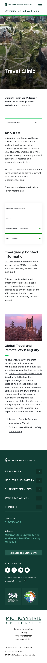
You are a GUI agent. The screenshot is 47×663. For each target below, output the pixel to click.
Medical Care (13, 123)
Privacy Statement (23, 636)
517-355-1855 (13, 522)
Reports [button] (11, 507)
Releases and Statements (23, 553)
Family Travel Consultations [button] (17, 228)
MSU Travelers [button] (12, 238)
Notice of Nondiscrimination (15, 651)
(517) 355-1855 (16, 647)
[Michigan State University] (18, 4)
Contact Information (23, 629)
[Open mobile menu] (40, 4)
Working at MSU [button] (17, 498)
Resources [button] (13, 471)
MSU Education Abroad (17, 262)
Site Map (23, 632)
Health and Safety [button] (19, 480)
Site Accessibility (23, 639)
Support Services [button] (18, 489)
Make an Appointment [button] (15, 208)
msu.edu (29, 647)
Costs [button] (8, 218)
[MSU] (21, 463)
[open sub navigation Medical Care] (36, 122)
